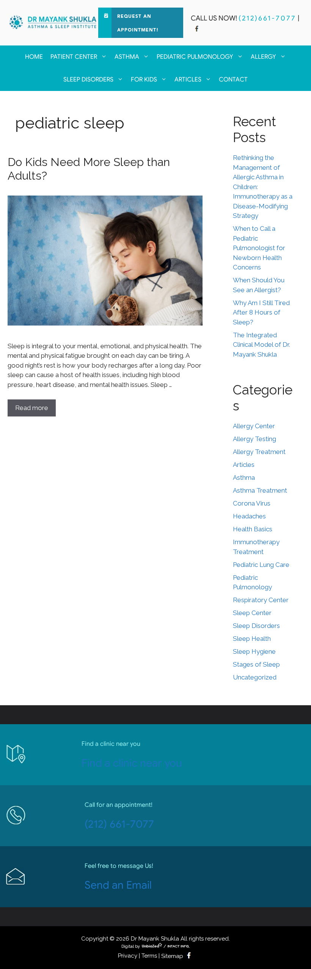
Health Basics (252, 529)
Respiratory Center (261, 600)
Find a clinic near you (132, 763)
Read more (31, 408)
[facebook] (197, 29)
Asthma (127, 57)
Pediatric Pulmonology (195, 57)
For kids (144, 79)
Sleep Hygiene (254, 651)
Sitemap (172, 956)
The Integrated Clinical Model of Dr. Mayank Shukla (261, 344)
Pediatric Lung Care (261, 564)
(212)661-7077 (267, 18)
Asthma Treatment (260, 490)
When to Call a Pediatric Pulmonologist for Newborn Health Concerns (259, 248)
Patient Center (73, 57)
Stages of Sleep (256, 664)
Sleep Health (252, 638)
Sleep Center (252, 613)
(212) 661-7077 (119, 824)
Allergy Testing (254, 439)
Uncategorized (254, 677)
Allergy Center (254, 426)
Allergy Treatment (259, 452)
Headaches (249, 516)
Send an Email (118, 885)
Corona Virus (251, 503)
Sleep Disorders (88, 79)
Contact (233, 79)
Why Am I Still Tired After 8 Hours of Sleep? (261, 312)
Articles (187, 79)
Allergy (263, 57)
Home (34, 57)
